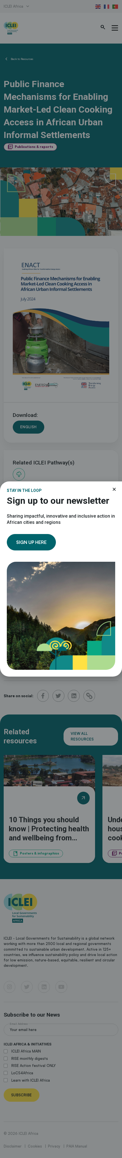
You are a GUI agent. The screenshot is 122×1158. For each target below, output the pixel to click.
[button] (114, 489)
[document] (61, 579)
